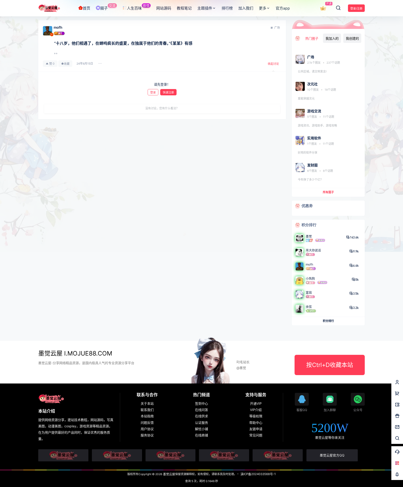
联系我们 (147, 410)
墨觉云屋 (168, 474)
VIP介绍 (256, 410)
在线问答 (201, 410)
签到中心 (201, 403)
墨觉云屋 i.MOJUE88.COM (75, 353)
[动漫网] (63, 455)
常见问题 (255, 435)
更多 (262, 8)
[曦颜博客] (171, 455)
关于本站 (147, 403)
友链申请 (255, 429)
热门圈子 (311, 38)
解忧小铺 (201, 429)
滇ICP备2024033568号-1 (258, 474)
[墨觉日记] (278, 455)
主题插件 (204, 8)
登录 (153, 92)
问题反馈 (147, 423)
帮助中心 (255, 423)
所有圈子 (328, 192)
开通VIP (256, 403)
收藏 (66, 64)
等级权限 (255, 416)
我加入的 (332, 38)
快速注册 (168, 92)
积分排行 (328, 321)
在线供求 (201, 416)
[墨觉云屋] (224, 455)
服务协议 (147, 435)
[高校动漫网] (117, 455)
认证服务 (201, 423)
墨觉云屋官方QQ (332, 455)
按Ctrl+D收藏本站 (329, 364)
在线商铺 (201, 435)
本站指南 (147, 416)
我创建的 (352, 38)
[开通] (323, 8)
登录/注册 (356, 8)
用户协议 (147, 429)
